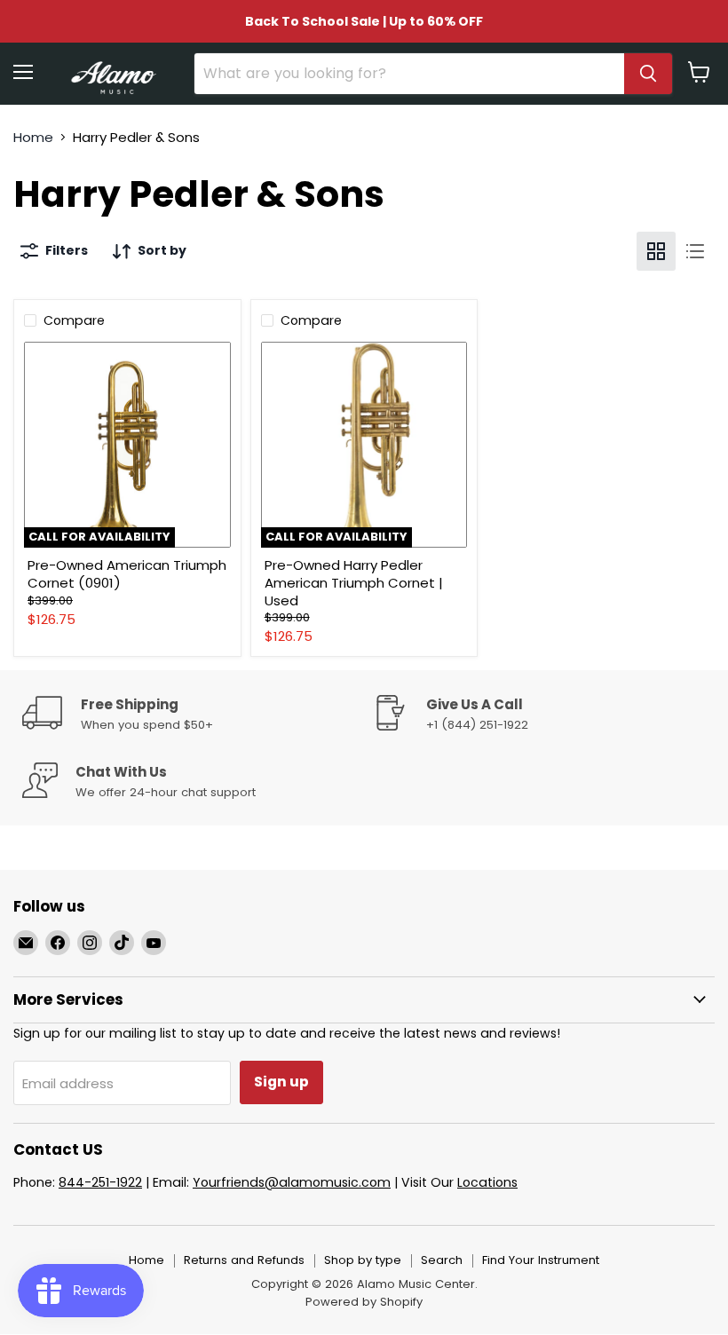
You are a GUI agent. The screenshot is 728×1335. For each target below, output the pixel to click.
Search (442, 1260)
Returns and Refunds (244, 1260)
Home (33, 137)
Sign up (281, 1081)
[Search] (648, 73)
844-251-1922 (100, 1182)
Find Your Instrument (540, 1260)
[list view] (695, 251)
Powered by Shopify (364, 1301)
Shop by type (362, 1260)
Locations (487, 1182)
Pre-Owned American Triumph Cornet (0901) (127, 574)
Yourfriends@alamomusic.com (292, 1182)
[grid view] (656, 251)
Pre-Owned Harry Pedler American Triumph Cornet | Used (354, 582)
